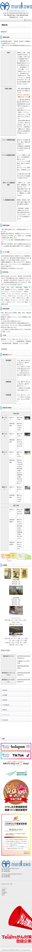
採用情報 (4, 690)
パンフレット (5, 714)
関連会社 (4, 709)
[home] (16, 3)
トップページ (4, 888)
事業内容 (4, 700)
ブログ (3, 895)
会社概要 (4, 695)
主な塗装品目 (5, 705)
